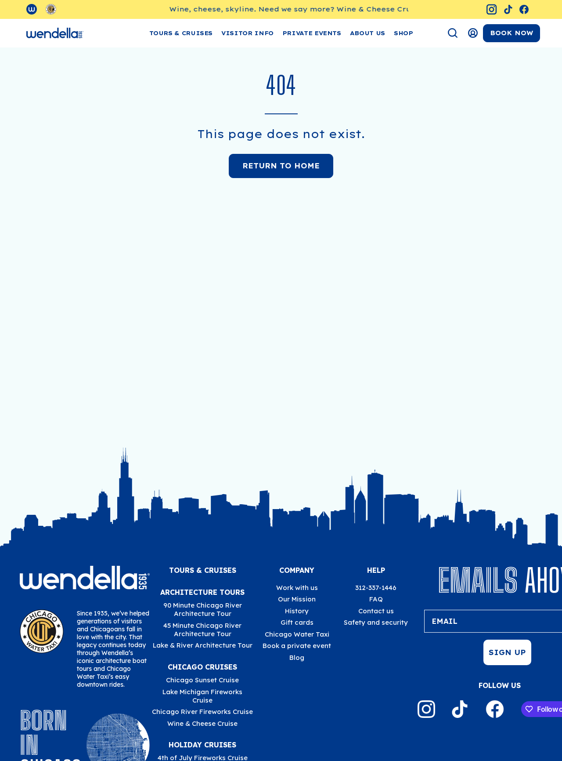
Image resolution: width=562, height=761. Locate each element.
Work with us (297, 587)
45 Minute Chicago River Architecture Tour (202, 629)
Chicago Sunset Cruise (202, 680)
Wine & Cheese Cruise (202, 723)
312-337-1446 (375, 587)
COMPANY (296, 570)
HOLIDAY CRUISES (202, 744)
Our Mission (297, 599)
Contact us (376, 611)
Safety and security (376, 622)
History (297, 611)
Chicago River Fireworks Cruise (202, 711)
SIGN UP (507, 652)
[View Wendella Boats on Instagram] (491, 9)
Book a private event (297, 645)
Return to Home (281, 165)
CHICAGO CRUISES (202, 667)
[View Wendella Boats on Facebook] (524, 9)
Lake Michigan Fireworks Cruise (202, 695)
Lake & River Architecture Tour (202, 645)
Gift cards (297, 622)
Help (376, 570)
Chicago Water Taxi (297, 634)
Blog (296, 657)
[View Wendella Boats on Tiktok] (508, 9)
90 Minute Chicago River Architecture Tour (202, 609)
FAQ (376, 599)
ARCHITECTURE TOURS (202, 592)
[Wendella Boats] (54, 33)
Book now (511, 33)
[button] (247, 33)
